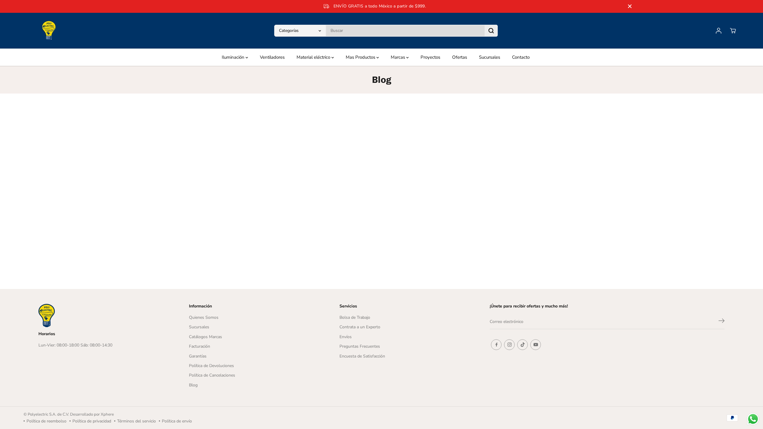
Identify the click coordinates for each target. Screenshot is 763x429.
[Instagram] (509, 344)
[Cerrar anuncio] (630, 6)
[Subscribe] (722, 321)
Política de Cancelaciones (212, 375)
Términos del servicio (136, 421)
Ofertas (459, 57)
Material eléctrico (314, 57)
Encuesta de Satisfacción (362, 356)
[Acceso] (718, 30)
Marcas (398, 57)
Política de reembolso (46, 421)
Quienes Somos (203, 317)
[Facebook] (496, 344)
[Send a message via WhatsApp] (753, 419)
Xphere (107, 414)
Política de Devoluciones (211, 366)
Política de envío (177, 421)
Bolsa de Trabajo (354, 317)
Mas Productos (361, 57)
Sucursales (489, 57)
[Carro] (732, 30)
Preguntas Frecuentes (359, 346)
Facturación (199, 346)
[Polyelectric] (49, 31)
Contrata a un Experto (359, 327)
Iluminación (234, 57)
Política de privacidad (91, 421)
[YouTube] (535, 344)
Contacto (521, 57)
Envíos (345, 337)
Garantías (198, 356)
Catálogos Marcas (205, 337)
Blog (193, 385)
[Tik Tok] (522, 344)
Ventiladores (272, 57)
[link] (95, 315)
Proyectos (430, 57)
